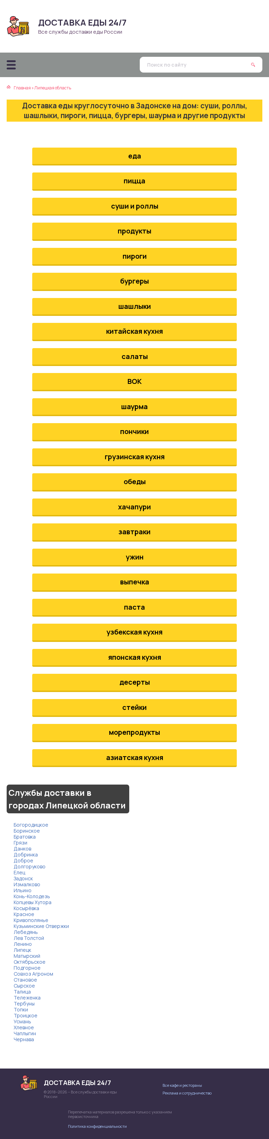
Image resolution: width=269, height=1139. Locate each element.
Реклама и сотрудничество (187, 1093)
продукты (134, 231)
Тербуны (24, 1003)
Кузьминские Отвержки (41, 926)
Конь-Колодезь (32, 896)
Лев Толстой (29, 938)
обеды (135, 481)
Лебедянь (26, 932)
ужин (135, 557)
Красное (24, 914)
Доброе (23, 860)
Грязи (20, 842)
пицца (134, 180)
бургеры (134, 281)
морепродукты (134, 732)
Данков (22, 848)
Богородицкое (31, 824)
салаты (135, 356)
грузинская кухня (135, 456)
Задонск (23, 878)
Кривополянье (31, 920)
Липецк (22, 950)
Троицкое (25, 1015)
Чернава (24, 1039)
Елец (19, 872)
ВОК (134, 381)
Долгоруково (30, 866)
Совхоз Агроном (33, 973)
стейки (134, 707)
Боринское (27, 830)
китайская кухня (134, 331)
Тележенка (27, 997)
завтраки (134, 531)
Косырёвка (26, 908)
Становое (25, 979)
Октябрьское (30, 961)
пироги (135, 256)
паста (134, 607)
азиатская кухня (134, 757)
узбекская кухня (134, 632)
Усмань (22, 1021)
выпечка (134, 582)
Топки (21, 1009)
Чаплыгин (25, 1033)
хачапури (134, 506)
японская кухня (134, 657)
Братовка (25, 836)
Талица (22, 991)
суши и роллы (134, 206)
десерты (134, 682)
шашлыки (134, 306)
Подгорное (27, 967)
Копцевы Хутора (32, 902)
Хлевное (24, 1027)
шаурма (134, 406)
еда (134, 156)
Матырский (27, 955)
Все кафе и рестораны (182, 1085)
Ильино (23, 890)
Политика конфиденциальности (97, 1126)
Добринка (26, 854)
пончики (134, 431)
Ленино (23, 944)
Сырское (24, 985)
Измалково (27, 884)
